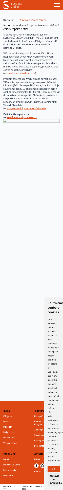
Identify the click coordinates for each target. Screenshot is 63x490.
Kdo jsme (7, 416)
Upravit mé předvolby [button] (55, 479)
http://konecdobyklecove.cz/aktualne (26, 108)
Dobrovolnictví (9, 470)
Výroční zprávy (10, 443)
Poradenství (39, 446)
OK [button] (53, 468)
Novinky (7, 422)
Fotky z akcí (8, 432)
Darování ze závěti (11, 465)
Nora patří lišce (41, 416)
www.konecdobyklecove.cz (21, 73)
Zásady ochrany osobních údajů (32, 487)
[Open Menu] (57, 5)
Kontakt (37, 471)
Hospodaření (9, 438)
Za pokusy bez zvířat (43, 435)
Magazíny (7, 427)
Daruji (6, 459)
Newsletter (8, 475)
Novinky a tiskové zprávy (33, 20)
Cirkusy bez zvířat (42, 440)
